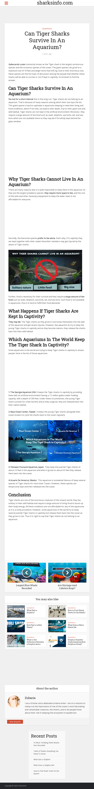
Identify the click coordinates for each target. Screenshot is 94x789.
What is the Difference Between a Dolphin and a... (35, 642)
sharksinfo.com (47, 2)
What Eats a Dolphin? (32, 611)
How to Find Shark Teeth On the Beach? (76, 611)
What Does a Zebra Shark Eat (76, 626)
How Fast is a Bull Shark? (34, 626)
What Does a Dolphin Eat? (44, 765)
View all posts (15, 722)
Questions (47, 28)
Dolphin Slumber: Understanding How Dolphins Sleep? (77, 642)
